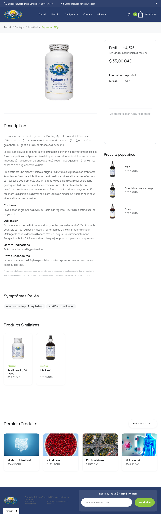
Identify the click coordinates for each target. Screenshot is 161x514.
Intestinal (33, 27)
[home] (13, 14)
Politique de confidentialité (31, 502)
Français (9, 511)
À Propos (101, 14)
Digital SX (29, 499)
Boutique (19, 27)
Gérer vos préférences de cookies (57, 502)
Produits (55, 14)
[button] (71, 14)
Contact (87, 14)
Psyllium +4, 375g (50, 27)
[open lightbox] (58, 72)
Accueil (42, 14)
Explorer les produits (143, 423)
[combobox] (11, 511)
